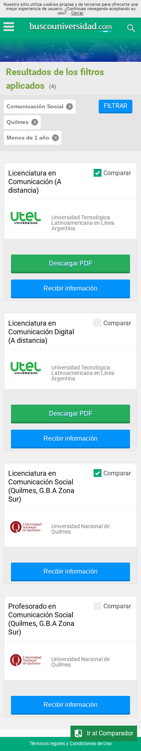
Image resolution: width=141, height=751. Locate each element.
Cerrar (77, 13)
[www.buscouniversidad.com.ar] (70, 31)
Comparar (117, 172)
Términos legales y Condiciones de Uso (70, 743)
